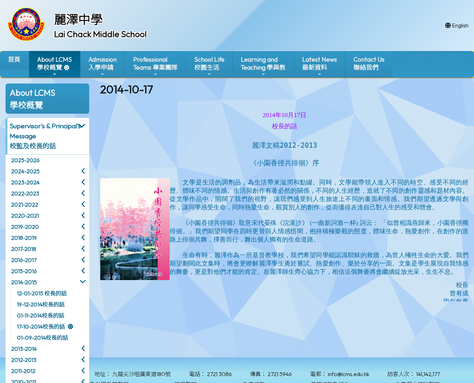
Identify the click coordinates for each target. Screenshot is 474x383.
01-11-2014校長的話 (40, 315)
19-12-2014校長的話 (41, 304)
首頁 (14, 59)
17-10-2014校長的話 (41, 326)
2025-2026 (25, 160)
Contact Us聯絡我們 (369, 63)
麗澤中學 (78, 19)
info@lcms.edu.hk (348, 374)
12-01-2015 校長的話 (42, 293)
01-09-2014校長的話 (42, 337)
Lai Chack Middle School (100, 34)
